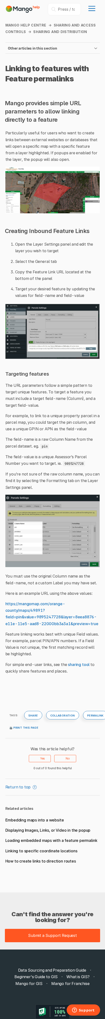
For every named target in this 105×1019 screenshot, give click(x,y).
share (33, 715)
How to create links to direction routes (40, 861)
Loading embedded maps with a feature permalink (51, 840)
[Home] (23, 11)
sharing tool (78, 664)
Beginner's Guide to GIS (36, 976)
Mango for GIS (28, 983)
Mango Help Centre (25, 25)
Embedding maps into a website (34, 820)
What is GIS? (78, 976)
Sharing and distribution (60, 32)
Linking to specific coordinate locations (41, 850)
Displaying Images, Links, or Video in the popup (48, 830)
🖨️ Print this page (24, 727)
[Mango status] (52, 1011)
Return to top (18, 787)
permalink (95, 715)
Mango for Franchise (70, 983)
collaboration (62, 715)
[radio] (40, 758)
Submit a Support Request (52, 935)
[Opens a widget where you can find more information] (83, 1010)
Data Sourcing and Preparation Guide (52, 970)
